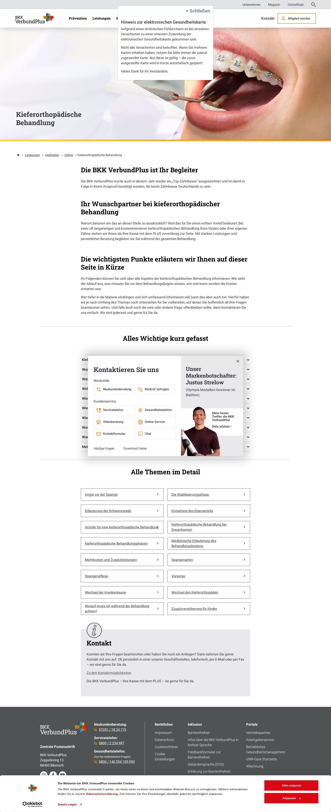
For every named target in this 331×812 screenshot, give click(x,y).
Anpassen (289, 798)
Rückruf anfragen (157, 389)
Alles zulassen (291, 785)
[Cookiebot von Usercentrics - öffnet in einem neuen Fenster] (32, 804)
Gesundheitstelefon (158, 410)
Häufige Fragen (104, 448)
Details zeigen (67, 804)
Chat (148, 434)
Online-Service (155, 422)
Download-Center (135, 448)
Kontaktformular (114, 434)
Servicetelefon (113, 410)
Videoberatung (113, 422)
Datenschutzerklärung (102, 793)
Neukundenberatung (117, 389)
